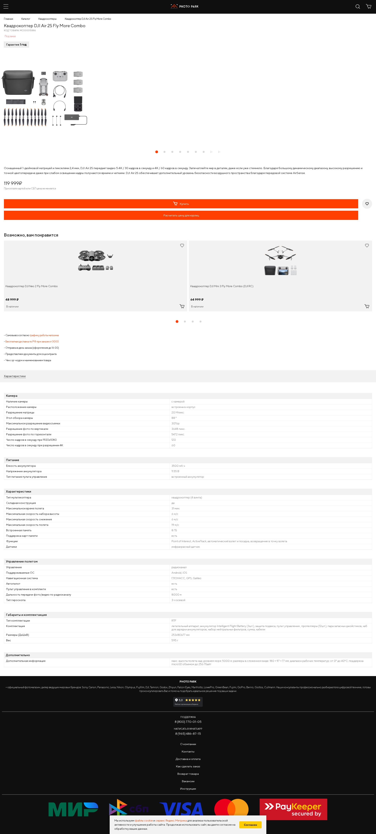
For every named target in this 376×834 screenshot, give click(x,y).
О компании (188, 744)
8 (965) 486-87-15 (188, 733)
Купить (184, 203)
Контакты (188, 751)
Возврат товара (188, 773)
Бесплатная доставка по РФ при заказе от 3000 (32, 341)
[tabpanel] (95, 276)
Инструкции (188, 788)
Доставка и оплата (188, 759)
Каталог (25, 19)
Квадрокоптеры (47, 19)
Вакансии (188, 781)
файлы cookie (144, 820)
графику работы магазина (44, 335)
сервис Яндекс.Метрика (171, 820)
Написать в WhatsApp (188, 728)
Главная (8, 19)
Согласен (250, 824)
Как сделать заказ (188, 766)
